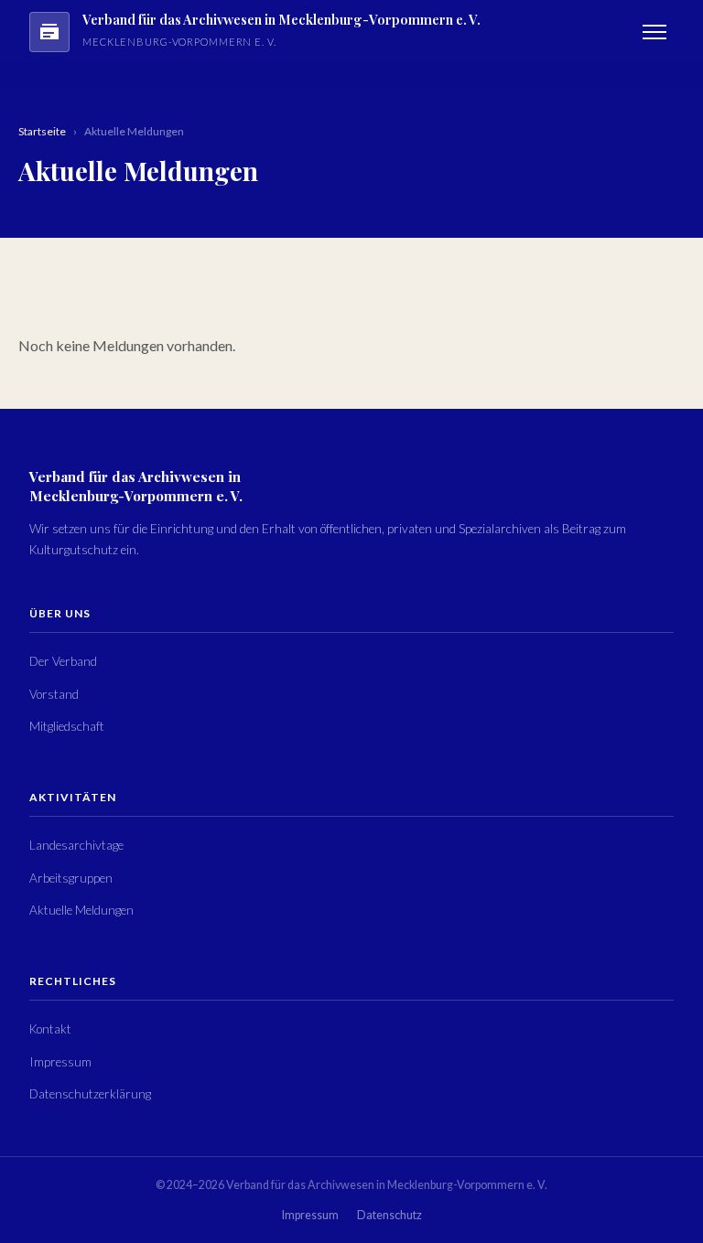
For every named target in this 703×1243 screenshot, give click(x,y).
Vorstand (54, 694)
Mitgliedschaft (66, 726)
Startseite (42, 131)
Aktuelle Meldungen (81, 910)
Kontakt (50, 1029)
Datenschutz (389, 1215)
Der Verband (63, 661)
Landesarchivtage (76, 845)
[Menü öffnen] (654, 32)
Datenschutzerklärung (90, 1094)
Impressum (60, 1062)
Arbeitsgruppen (71, 878)
